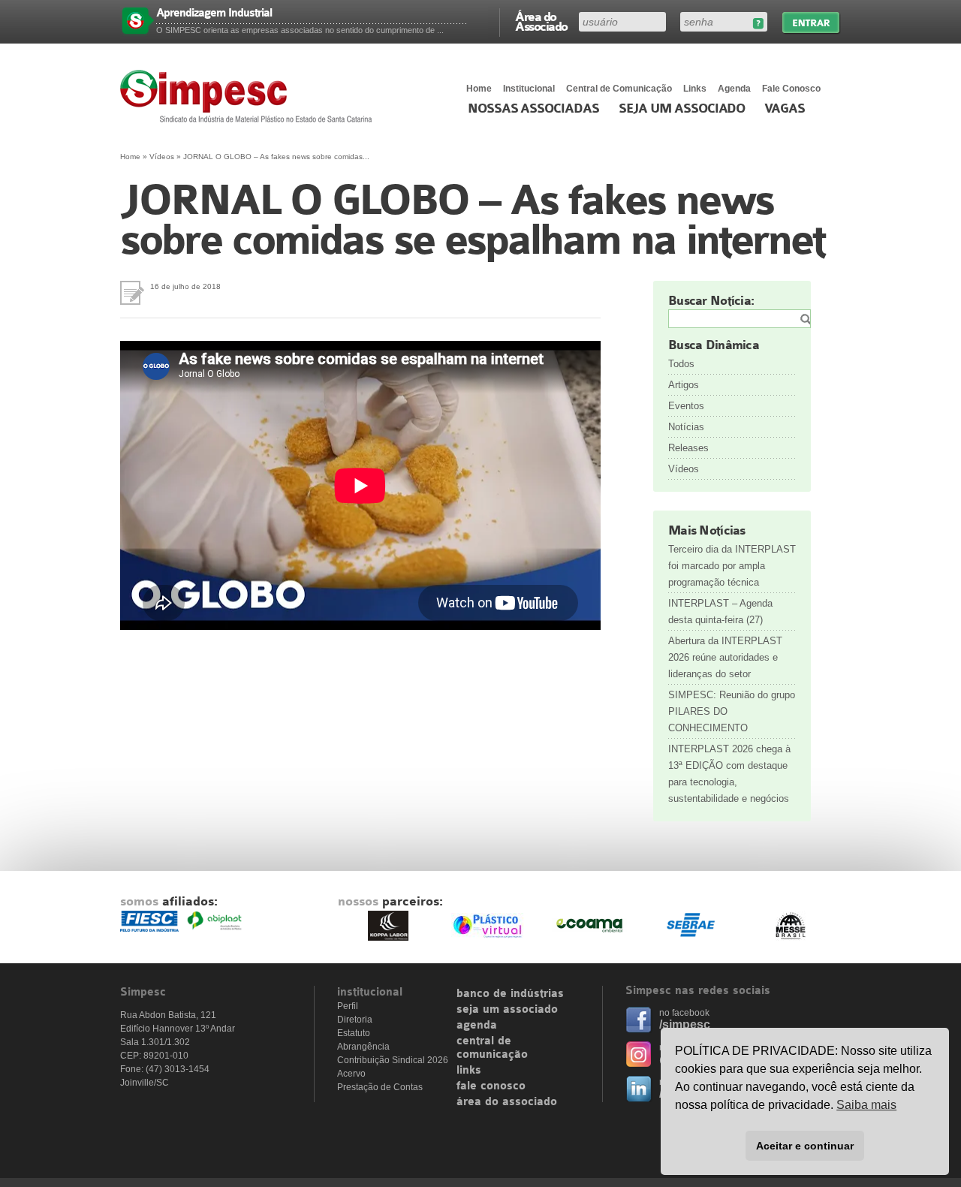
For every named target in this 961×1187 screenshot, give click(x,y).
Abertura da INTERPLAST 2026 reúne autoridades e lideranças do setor (725, 657)
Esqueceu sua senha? (758, 23)
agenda (476, 1025)
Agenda (734, 88)
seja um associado (507, 1010)
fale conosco (491, 1086)
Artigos (683, 384)
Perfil (347, 1006)
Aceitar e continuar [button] (805, 1146)
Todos (681, 363)
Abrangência (363, 1046)
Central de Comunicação (619, 88)
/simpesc (684, 1024)
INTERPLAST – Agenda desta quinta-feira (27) (720, 611)
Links (694, 88)
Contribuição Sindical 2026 (392, 1060)
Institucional (529, 88)
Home (479, 88)
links (468, 1070)
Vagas (784, 108)
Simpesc (249, 96)
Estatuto (353, 1033)
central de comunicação (492, 1048)
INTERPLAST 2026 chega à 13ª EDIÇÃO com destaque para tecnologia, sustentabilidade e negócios (729, 773)
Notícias (686, 426)
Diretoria (354, 1019)
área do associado (506, 1102)
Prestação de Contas (380, 1087)
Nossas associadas (533, 108)
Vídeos (161, 156)
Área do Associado (541, 21)
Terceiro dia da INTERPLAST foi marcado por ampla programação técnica (732, 566)
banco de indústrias (510, 994)
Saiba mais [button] (866, 1104)
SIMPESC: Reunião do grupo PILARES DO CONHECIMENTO (731, 711)
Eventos (686, 405)
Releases (688, 447)
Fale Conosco (791, 88)
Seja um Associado (682, 108)
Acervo (351, 1073)
